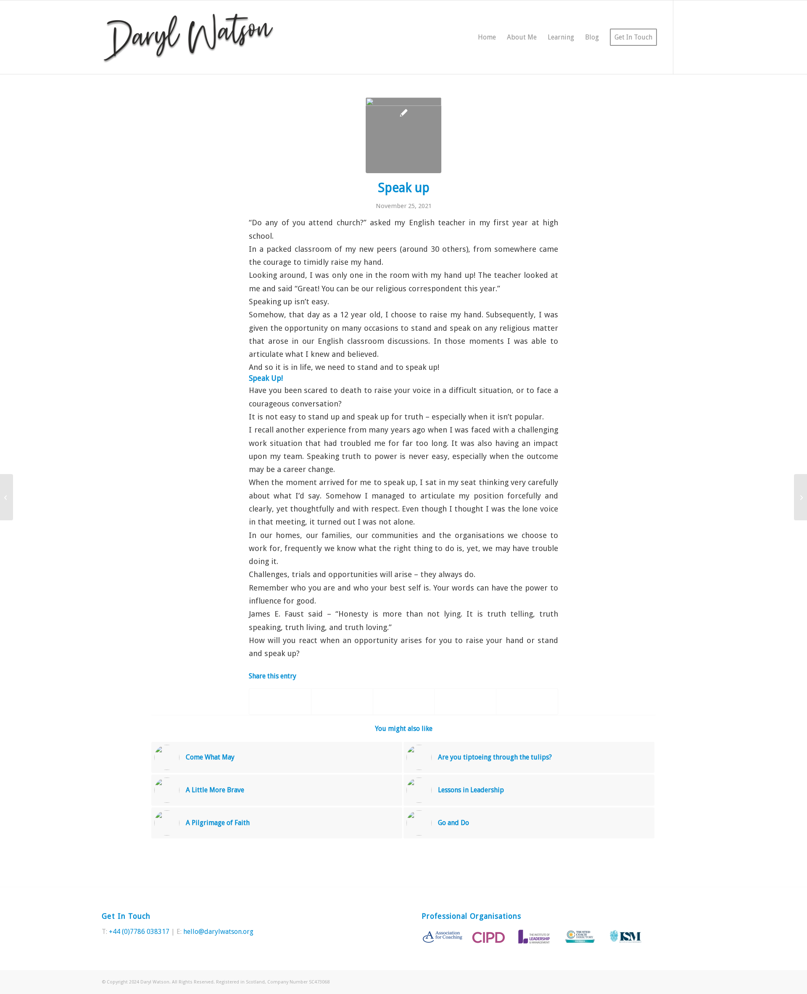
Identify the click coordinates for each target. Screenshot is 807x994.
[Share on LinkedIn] (465, 702)
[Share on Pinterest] (404, 702)
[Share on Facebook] (280, 702)
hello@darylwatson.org (218, 932)
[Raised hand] (403, 135)
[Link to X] (686, 37)
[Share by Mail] (527, 702)
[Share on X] (342, 702)
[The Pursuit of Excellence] (6, 497)
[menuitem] (486, 37)
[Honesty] (800, 497)
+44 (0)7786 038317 (139, 932)
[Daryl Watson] (188, 37)
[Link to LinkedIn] (699, 37)
